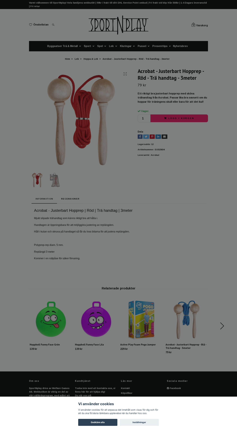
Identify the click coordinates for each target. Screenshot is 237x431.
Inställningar (139, 422)
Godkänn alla (98, 422)
